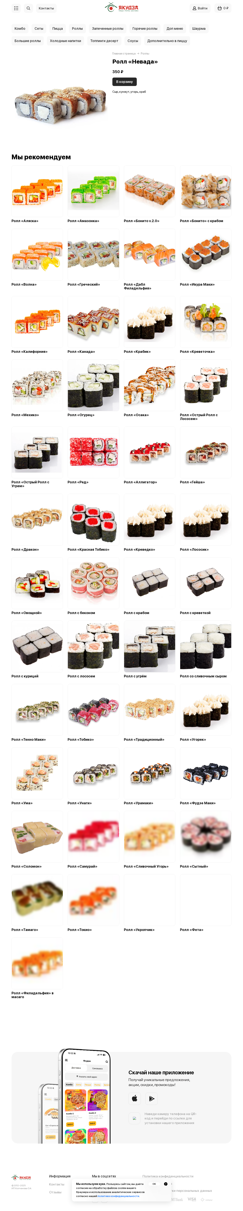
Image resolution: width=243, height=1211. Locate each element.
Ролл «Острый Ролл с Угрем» (30, 484)
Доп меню (175, 28)
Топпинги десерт (104, 41)
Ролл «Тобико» (81, 739)
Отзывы (55, 1192)
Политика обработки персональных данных (177, 1191)
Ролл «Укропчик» (139, 930)
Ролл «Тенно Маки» (29, 739)
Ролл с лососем (81, 676)
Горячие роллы (145, 28)
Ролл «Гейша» (192, 482)
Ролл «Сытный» (194, 866)
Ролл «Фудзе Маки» (198, 803)
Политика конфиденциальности (168, 1176)
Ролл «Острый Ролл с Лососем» (199, 417)
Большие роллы (28, 41)
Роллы (77, 28)
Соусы (133, 41)
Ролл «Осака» (136, 415)
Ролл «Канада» (81, 352)
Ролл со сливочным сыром (203, 676)
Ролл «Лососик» (194, 549)
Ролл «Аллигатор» (140, 482)
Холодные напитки (65, 41)
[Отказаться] (165, 1184)
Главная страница (124, 53)
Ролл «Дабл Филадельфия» (137, 286)
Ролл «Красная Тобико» (88, 549)
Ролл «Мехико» (25, 415)
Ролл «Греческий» (84, 284)
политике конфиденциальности (118, 1196)
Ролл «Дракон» (25, 549)
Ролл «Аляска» (25, 221)
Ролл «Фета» (191, 930)
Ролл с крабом (136, 613)
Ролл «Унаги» (80, 803)
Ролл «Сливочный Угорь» (146, 866)
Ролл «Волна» (24, 284)
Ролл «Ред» (78, 482)
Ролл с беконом (81, 613)
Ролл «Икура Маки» (197, 284)
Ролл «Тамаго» (25, 930)
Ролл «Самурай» (82, 866)
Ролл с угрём (135, 676)
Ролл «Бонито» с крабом (201, 221)
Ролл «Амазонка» (83, 221)
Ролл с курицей (25, 676)
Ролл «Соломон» (27, 866)
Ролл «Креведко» (139, 549)
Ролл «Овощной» (27, 613)
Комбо (20, 28)
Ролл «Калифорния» (30, 352)
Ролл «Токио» (80, 930)
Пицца (57, 28)
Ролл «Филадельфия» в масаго (33, 995)
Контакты (56, 1184)
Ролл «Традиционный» (144, 739)
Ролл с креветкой (195, 613)
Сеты (39, 28)
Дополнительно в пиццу (167, 41)
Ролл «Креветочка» (197, 352)
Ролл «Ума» (22, 803)
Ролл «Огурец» (81, 415)
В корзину (124, 82)
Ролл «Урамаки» (138, 803)
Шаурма (199, 28)
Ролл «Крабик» (137, 352)
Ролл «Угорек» (193, 739)
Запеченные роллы (107, 28)
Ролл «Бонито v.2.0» (141, 221)
